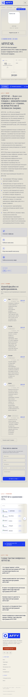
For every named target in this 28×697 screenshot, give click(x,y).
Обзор (5, 86)
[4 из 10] (15, 468)
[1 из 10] (10, 468)
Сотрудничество (8, 648)
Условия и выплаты (16, 86)
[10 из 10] (23, 468)
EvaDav (10, 521)
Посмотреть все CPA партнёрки (11, 544)
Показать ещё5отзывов (8, 440)
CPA (15, 7)
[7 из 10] (19, 468)
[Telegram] (4, 653)
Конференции (6, 671)
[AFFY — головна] (7, 2)
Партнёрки (9, 7)
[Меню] (25, 2)
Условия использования (7, 694)
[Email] (10, 653)
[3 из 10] (13, 468)
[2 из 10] (12, 468)
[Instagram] (7, 653)
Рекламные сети (7, 667)
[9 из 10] (22, 468)
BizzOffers (11, 516)
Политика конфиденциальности (9, 691)
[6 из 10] (17, 468)
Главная (3, 7)
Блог (4, 659)
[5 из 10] (16, 468)
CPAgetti (11, 526)
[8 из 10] (20, 468)
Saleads (11, 530)
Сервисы (5, 664)
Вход (4, 680)
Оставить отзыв (13, 478)
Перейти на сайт (13, 32)
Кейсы (4, 669)
